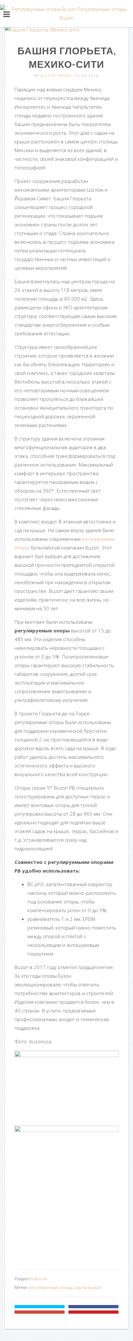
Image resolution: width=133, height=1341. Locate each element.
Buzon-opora (56, 75)
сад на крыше (87, 1287)
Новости (37, 1279)
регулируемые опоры (50, 1287)
